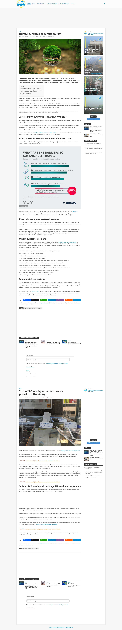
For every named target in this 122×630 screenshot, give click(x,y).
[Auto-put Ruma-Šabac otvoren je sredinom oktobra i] (93, 104)
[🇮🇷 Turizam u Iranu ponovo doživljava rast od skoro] (93, 85)
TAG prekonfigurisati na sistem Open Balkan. (46, 524)
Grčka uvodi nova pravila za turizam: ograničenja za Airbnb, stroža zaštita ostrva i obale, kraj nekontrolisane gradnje (31, 345)
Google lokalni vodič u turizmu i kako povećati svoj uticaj (96, 135)
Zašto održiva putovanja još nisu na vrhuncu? (31, 88)
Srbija (33, 3)
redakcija (22, 36)
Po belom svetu (40, 3)
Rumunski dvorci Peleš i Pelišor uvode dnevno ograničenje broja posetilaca (93, 148)
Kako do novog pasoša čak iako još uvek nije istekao (93, 152)
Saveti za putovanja (63, 3)
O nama (72, 3)
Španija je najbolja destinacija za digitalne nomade (61, 627)
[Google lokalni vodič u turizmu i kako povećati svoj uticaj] (86, 135)
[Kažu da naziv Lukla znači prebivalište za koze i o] (93, 65)
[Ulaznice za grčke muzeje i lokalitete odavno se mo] (93, 45)
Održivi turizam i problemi (26, 93)
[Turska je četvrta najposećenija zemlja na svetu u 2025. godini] (64, 341)
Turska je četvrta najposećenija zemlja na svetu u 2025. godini (74, 343)
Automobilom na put (28, 548)
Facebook (46, 303)
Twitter (51, 303)
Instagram (41, 303)
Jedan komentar (51, 36)
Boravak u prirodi (51, 3)
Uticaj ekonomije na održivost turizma (29, 91)
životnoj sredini (35, 291)
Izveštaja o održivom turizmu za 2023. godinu (45, 132)
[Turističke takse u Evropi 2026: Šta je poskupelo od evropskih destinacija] (43, 341)
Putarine (36, 548)
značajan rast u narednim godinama (67, 242)
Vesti (29, 3)
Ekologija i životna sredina (30, 308)
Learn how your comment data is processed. (57, 363)
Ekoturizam (39, 308)
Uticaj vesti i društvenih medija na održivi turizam (31, 90)
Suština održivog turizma (26, 95)
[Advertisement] (61, 18)
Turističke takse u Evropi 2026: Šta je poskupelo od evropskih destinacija (53, 343)
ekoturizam (75, 211)
